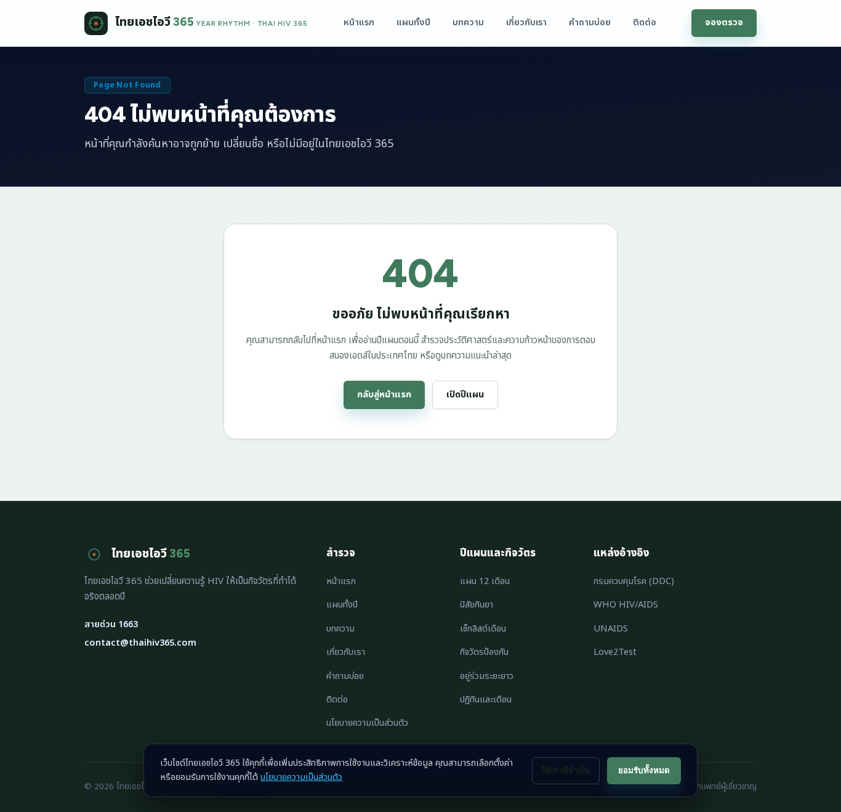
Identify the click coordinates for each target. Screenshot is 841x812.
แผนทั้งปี (413, 22)
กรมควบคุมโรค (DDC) (634, 581)
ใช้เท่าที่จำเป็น (565, 770)
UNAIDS (611, 629)
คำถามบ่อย (590, 22)
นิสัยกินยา (476, 605)
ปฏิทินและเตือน (486, 699)
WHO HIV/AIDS (626, 605)
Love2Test (615, 652)
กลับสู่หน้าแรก (384, 395)
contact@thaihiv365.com (140, 643)
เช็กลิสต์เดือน (483, 629)
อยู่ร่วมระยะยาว (486, 676)
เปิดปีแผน (465, 395)
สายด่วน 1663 (111, 624)
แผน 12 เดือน (485, 581)
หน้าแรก (359, 22)
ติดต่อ (644, 22)
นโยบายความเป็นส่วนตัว (367, 723)
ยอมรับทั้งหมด (644, 770)
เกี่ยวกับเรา (526, 22)
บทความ (468, 22)
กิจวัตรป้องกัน (484, 652)
